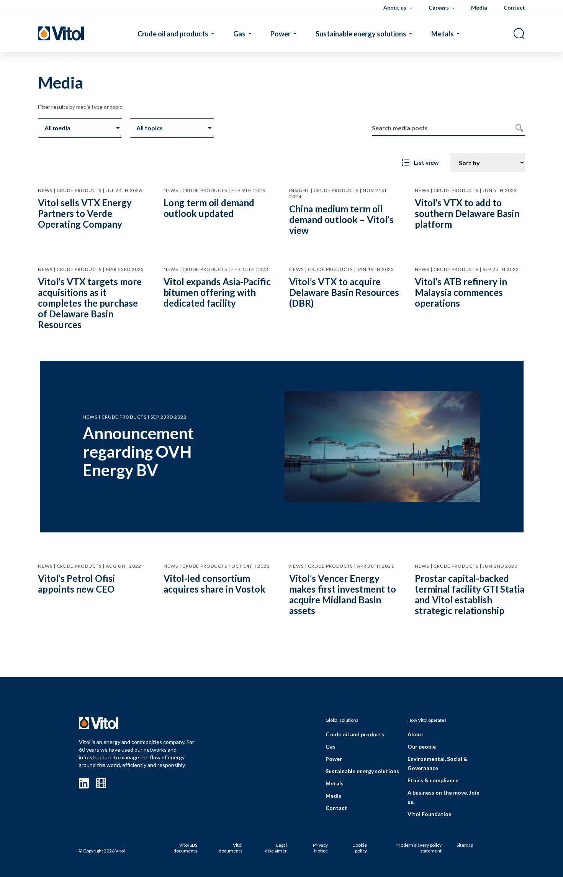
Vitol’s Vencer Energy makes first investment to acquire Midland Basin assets (342, 594)
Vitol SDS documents (185, 848)
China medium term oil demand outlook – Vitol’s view (341, 219)
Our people (422, 746)
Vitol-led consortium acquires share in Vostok (214, 584)
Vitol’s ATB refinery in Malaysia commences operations (461, 292)
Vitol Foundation (430, 814)
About (416, 734)
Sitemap (465, 845)
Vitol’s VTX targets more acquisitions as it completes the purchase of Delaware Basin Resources (90, 303)
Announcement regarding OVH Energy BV (138, 452)
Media (479, 7)
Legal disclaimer (276, 848)
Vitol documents (230, 848)
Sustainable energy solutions (361, 34)
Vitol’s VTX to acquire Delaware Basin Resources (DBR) (344, 292)
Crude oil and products (172, 34)
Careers (439, 7)
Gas (239, 34)
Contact (514, 7)
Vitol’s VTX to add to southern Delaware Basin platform (467, 213)
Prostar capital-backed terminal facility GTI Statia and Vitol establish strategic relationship (469, 594)
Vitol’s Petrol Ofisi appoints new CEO (76, 584)
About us (395, 7)
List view (426, 162)
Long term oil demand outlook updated (209, 208)
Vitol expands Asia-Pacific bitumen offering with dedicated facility (217, 292)
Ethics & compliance (433, 780)
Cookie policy (359, 848)
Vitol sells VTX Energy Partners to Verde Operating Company (85, 213)
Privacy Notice (320, 848)
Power (280, 34)
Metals (442, 34)
